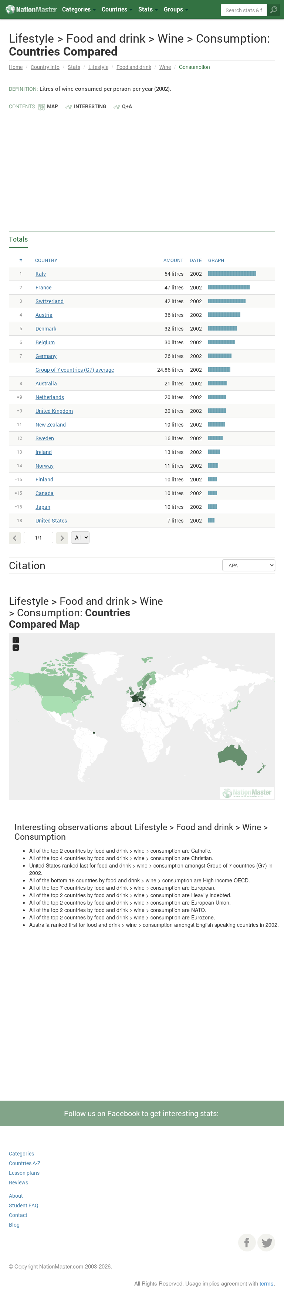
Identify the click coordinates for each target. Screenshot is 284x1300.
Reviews (18, 1182)
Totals (18, 239)
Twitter (266, 1242)
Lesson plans (24, 1172)
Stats (74, 66)
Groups (174, 9)
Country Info (45, 66)
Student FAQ (23, 1205)
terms (267, 1283)
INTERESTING (90, 106)
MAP (52, 106)
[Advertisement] (142, 166)
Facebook (247, 1242)
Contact (18, 1214)
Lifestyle (98, 66)
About (16, 1195)
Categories (77, 9)
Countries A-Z (24, 1163)
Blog (14, 1224)
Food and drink (133, 66)
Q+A (127, 106)
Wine (165, 66)
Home (16, 66)
